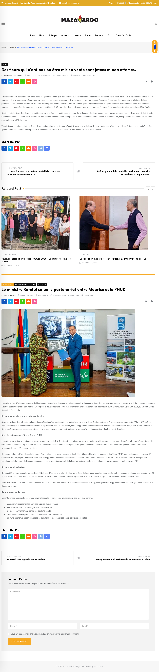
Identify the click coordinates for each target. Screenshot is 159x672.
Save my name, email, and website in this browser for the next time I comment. (45, 634)
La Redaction (10, 295)
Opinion (65, 36)
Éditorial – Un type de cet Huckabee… (27, 560)
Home (32, 36)
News (42, 36)
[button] (148, 188)
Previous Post (15, 168)
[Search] (156, 23)
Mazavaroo (98, 666)
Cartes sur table (123, 36)
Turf (109, 36)
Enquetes (99, 36)
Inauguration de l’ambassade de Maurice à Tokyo (123, 560)
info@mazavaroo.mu (70, 3)
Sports (88, 36)
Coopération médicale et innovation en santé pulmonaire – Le (113, 259)
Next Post (142, 168)
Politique (53, 36)
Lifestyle (77, 36)
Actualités (6, 254)
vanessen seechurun (13, 75)
